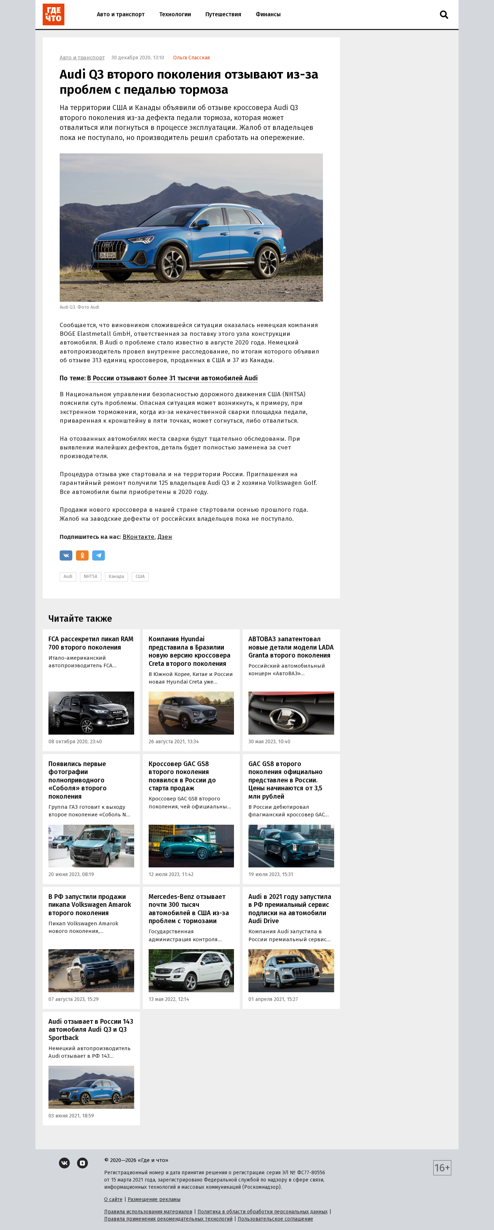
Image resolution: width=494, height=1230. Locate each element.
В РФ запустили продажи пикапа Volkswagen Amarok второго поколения (89, 905)
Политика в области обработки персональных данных (262, 1212)
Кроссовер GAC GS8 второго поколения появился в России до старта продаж (182, 776)
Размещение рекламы (154, 1199)
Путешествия (223, 14)
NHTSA (90, 576)
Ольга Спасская (191, 58)
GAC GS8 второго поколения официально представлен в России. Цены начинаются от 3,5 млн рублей (285, 780)
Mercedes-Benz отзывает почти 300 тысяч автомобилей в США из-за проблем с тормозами (189, 909)
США (140, 576)
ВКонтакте (138, 537)
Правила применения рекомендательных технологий (168, 1219)
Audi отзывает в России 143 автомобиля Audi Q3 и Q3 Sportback (90, 1030)
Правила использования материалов (148, 1212)
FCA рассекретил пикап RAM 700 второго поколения (90, 643)
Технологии (175, 14)
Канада (116, 576)
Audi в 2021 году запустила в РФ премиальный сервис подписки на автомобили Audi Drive (289, 909)
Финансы (268, 14)
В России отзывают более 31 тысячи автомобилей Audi (172, 378)
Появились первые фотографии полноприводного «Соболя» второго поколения (77, 780)
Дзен (165, 537)
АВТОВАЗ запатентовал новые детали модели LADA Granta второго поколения (291, 647)
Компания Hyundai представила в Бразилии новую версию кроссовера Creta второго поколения (189, 651)
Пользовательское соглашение (275, 1219)
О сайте (113, 1199)
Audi (68, 576)
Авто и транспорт (121, 14)
